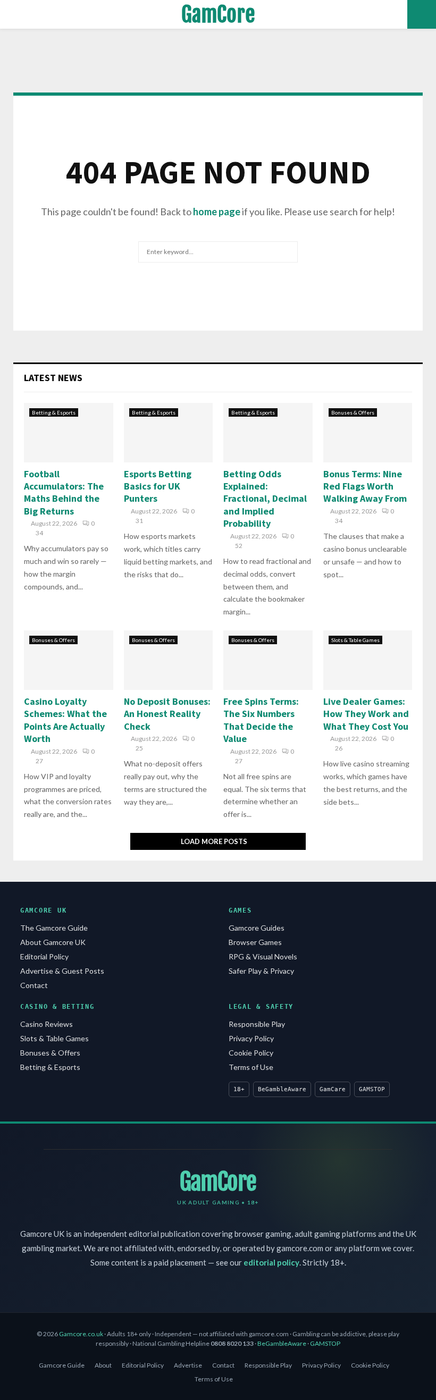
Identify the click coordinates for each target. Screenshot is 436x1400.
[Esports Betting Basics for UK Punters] (168, 432)
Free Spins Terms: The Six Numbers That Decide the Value (261, 720)
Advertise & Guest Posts (62, 970)
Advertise (188, 1365)
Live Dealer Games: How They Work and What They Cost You (366, 713)
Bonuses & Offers (352, 412)
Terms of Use (251, 1067)
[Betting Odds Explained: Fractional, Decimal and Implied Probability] (268, 432)
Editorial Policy (44, 956)
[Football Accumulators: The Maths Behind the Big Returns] (68, 432)
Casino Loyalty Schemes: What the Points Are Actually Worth (65, 720)
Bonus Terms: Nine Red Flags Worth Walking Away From (365, 486)
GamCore (218, 14)
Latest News (53, 378)
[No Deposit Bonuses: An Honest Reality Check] (168, 660)
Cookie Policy (251, 1052)
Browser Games (255, 942)
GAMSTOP (325, 1343)
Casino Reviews (46, 1023)
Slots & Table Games (355, 640)
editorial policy (271, 1262)
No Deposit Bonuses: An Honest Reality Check (167, 713)
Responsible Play (257, 1023)
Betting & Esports (54, 412)
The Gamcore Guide (54, 927)
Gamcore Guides (256, 927)
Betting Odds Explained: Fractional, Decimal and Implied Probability (265, 499)
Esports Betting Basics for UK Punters (157, 486)
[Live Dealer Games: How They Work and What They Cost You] (368, 660)
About (103, 1365)
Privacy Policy (251, 1038)
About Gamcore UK (53, 942)
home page (216, 211)
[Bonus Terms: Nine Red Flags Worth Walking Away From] (368, 432)
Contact (34, 985)
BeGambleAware (281, 1343)
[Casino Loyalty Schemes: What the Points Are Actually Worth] (68, 660)
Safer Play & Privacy (261, 970)
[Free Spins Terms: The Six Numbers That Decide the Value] (268, 660)
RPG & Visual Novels (263, 956)
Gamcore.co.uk (81, 1334)
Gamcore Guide (62, 1365)
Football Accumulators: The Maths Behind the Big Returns (64, 492)
